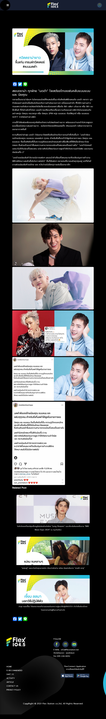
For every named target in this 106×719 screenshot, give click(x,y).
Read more (66, 530)
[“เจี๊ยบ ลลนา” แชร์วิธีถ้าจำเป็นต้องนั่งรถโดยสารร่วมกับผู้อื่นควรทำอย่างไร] (53, 596)
